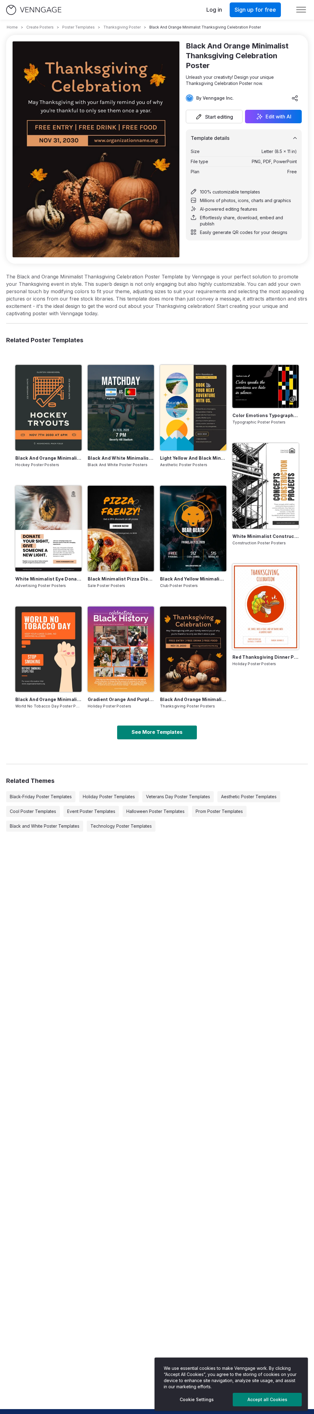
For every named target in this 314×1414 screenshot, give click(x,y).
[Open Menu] (301, 10)
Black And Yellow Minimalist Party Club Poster (193, 578)
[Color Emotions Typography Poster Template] (265, 386)
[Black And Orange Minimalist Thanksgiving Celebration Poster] (193, 649)
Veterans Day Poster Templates (178, 796)
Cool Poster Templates (33, 811)
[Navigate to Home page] (33, 10)
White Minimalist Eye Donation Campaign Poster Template (48, 578)
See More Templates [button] (157, 732)
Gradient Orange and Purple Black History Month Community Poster (121, 699)
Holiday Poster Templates (109, 796)
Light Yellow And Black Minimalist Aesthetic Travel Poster (193, 458)
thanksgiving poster (122, 27)
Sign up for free (255, 9)
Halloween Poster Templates (155, 811)
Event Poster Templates (91, 811)
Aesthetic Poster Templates (249, 796)
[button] (214, 116)
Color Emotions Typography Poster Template (265, 415)
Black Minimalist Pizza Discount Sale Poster (121, 578)
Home (12, 27)
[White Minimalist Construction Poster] (265, 486)
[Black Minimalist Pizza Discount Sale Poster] (121, 528)
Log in (214, 9)
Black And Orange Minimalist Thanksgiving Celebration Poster (193, 699)
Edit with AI (278, 116)
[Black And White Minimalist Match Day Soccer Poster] (121, 407)
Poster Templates (78, 27)
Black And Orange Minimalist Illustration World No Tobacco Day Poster (48, 699)
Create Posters (40, 27)
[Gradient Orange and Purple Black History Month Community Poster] (121, 649)
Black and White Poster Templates (44, 826)
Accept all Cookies (267, 1399)
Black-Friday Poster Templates (41, 796)
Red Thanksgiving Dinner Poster (265, 657)
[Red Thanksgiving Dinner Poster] (265, 607)
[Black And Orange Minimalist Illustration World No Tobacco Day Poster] (48, 649)
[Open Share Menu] (295, 98)
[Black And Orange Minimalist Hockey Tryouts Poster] (48, 407)
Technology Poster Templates (121, 826)
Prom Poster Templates (219, 811)
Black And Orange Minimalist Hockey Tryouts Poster (48, 458)
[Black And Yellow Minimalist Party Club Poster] (193, 528)
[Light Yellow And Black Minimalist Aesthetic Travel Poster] (193, 407)
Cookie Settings (197, 1399)
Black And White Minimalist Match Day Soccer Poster (121, 458)
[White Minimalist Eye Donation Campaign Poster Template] (48, 528)
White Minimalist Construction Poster (265, 536)
